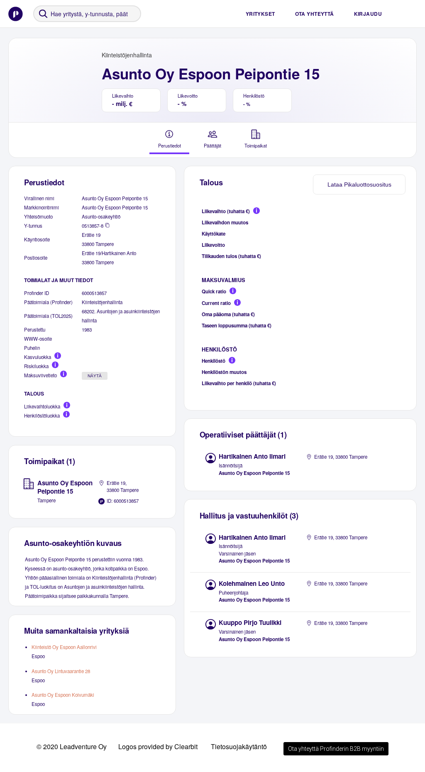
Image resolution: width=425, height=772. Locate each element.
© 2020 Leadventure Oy (72, 746)
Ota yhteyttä (314, 13)
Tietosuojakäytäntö (239, 746)
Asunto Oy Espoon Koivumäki (63, 694)
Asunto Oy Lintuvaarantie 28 (61, 671)
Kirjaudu (368, 13)
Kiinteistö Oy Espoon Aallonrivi (64, 647)
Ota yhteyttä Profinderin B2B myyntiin (336, 748)
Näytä (95, 376)
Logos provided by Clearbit (158, 746)
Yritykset (260, 13)
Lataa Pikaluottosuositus (359, 184)
